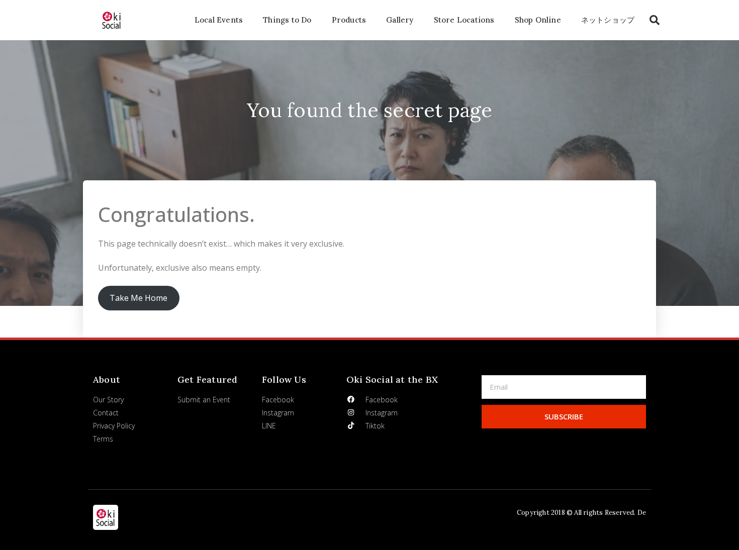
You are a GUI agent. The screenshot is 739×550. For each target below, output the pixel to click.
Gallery (399, 20)
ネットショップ (607, 20)
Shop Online (538, 20)
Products (349, 20)
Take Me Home (138, 297)
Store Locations (464, 20)
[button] (654, 20)
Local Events (219, 20)
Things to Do (287, 20)
